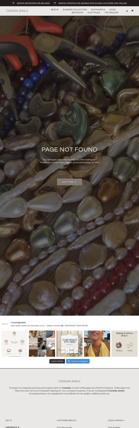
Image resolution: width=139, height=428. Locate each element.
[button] (127, 11)
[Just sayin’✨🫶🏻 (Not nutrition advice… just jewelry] (124, 344)
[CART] (131, 11)
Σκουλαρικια (98, 9)
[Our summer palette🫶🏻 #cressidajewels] (42, 344)
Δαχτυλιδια (94, 12)
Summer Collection (75, 9)
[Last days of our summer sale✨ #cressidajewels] (69, 344)
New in (55, 9)
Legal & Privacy (116, 420)
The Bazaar (111, 12)
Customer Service (66, 420)
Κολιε (113, 9)
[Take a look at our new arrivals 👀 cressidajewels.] (14, 344)
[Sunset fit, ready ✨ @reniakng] (97, 344)
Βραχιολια (77, 12)
